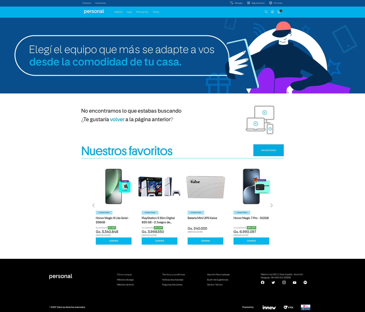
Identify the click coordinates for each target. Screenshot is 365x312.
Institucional (100, 3)
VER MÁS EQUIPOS (268, 150)
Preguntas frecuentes (172, 285)
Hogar (129, 12)
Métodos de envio (125, 285)
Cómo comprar (124, 275)
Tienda (156, 12)
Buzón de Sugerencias (217, 280)
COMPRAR (113, 241)
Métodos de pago (125, 280)
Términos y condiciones (173, 275)
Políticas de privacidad (172, 280)
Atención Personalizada (218, 275)
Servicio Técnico (215, 285)
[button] (93, 205)
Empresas (87, 3)
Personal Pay (142, 12)
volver (117, 119)
